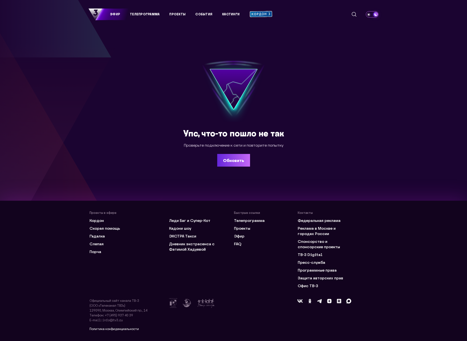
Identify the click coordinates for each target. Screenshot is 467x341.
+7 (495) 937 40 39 (119, 315)
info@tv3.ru (112, 320)
